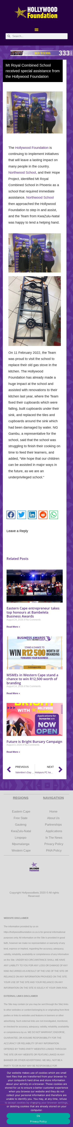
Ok (38, 1115)
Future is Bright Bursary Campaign (34, 741)
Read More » (13, 627)
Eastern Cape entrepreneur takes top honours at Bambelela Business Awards (33, 612)
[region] (36, 53)
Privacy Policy (38, 1121)
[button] (37, 29)
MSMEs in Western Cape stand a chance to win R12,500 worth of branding (32, 679)
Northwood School (22, 172)
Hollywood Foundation (31, 148)
